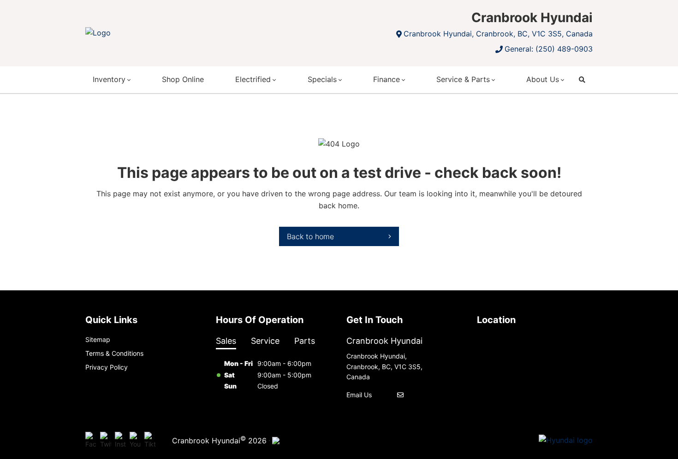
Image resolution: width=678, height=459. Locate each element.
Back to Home (310, 236)
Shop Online (183, 79)
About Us (542, 79)
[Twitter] (105, 440)
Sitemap (97, 339)
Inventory (109, 79)
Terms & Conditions (114, 353)
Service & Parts (463, 79)
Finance (386, 79)
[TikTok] (149, 440)
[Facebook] (90, 440)
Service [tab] (265, 341)
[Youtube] (135, 440)
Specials (322, 79)
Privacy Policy (106, 367)
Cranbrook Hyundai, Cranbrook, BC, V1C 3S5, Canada (498, 33)
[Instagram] (120, 440)
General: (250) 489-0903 (549, 48)
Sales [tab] (226, 341)
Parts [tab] (304, 341)
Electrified (253, 79)
